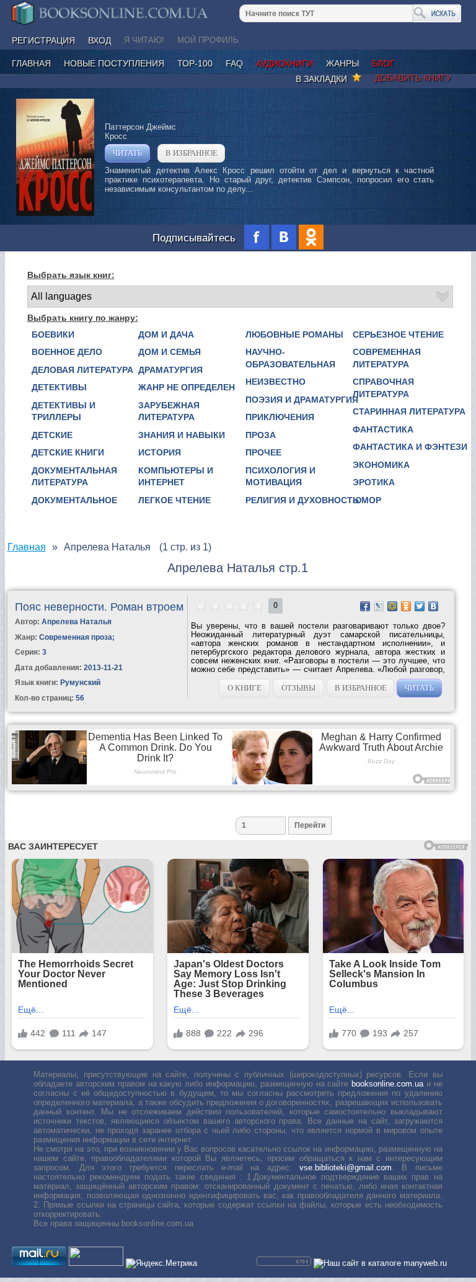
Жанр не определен (186, 387)
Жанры (342, 63)
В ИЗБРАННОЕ (191, 153)
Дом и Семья (169, 352)
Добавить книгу (412, 78)
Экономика (381, 465)
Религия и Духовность (302, 500)
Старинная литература (409, 411)
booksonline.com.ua (387, 1083)
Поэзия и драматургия (301, 400)
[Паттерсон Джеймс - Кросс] (55, 213)
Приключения (279, 417)
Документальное (74, 500)
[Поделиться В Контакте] (433, 606)
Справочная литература (383, 388)
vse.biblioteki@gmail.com (345, 1167)
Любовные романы (294, 334)
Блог (383, 63)
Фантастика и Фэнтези (410, 447)
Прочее (263, 452)
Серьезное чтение (398, 334)
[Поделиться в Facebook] (365, 606)
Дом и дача (166, 334)
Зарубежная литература (169, 411)
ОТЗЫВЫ (298, 688)
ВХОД (99, 40)
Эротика (374, 482)
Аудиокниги (284, 63)
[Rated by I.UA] (96, 1263)
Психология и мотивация (280, 476)
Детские (52, 435)
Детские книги (68, 452)
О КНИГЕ (244, 688)
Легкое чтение (174, 500)
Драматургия (170, 370)
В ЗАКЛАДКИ (324, 79)
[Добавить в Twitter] (420, 606)
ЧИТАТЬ (127, 153)
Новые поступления (114, 63)
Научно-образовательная (290, 358)
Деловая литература (82, 370)
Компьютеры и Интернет (175, 476)
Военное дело (67, 352)
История (159, 452)
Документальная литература (74, 476)
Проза (260, 435)
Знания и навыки (181, 435)
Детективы (59, 387)
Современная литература (387, 358)
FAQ (234, 63)
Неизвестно (275, 382)
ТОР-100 (195, 63)
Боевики (53, 334)
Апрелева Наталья (77, 621)
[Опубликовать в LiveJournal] (379, 606)
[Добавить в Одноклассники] (406, 606)
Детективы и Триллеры (63, 411)
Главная (31, 63)
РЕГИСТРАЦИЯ (43, 40)
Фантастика (383, 429)
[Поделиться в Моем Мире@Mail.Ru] (392, 606)
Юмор (367, 500)
